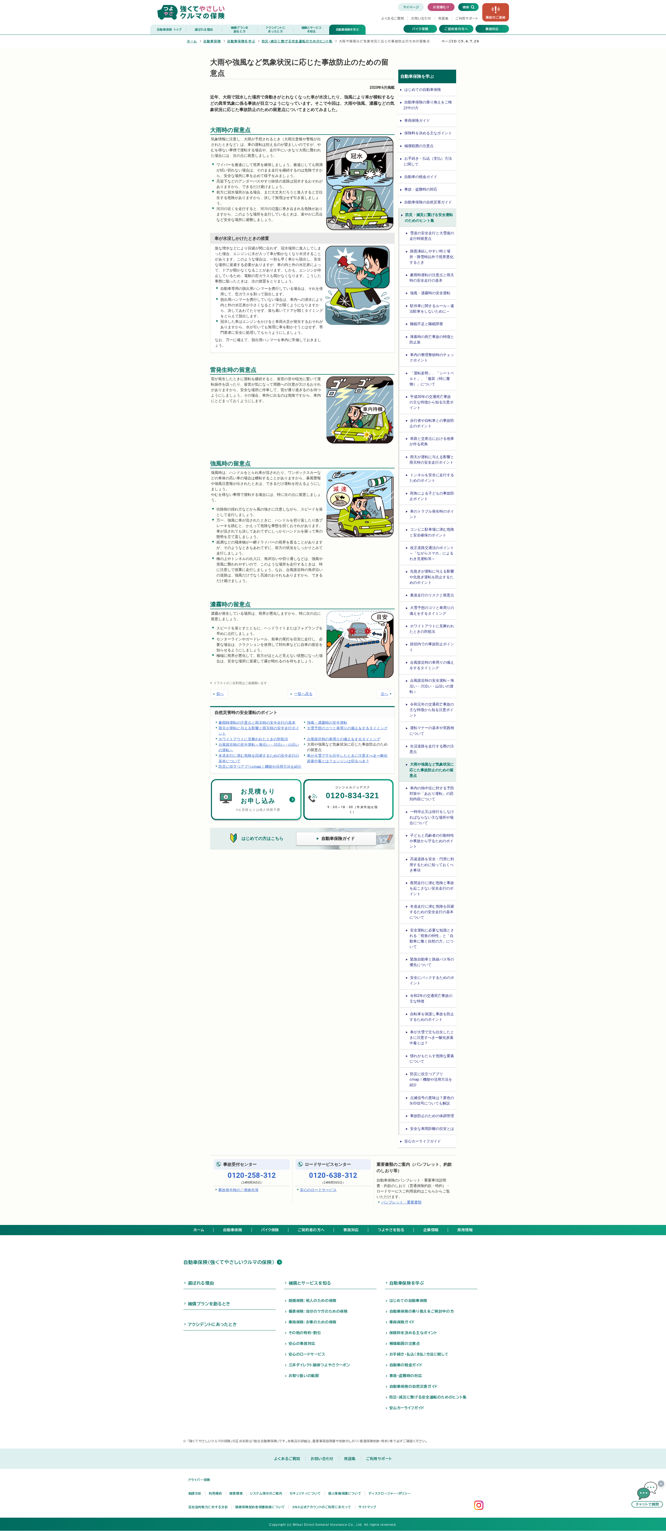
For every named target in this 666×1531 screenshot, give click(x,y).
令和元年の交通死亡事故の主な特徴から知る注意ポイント (432, 709)
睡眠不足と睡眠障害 (426, 324)
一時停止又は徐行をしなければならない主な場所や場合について (432, 817)
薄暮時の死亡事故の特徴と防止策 (432, 339)
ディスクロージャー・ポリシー (389, 1493)
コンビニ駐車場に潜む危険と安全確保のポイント (432, 532)
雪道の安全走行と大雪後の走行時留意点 (432, 236)
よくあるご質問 (392, 18)
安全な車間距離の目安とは (432, 1129)
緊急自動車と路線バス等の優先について (432, 962)
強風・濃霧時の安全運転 (327, 722)
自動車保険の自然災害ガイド (428, 202)
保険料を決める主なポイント (428, 133)
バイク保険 (420, 28)
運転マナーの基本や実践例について (432, 730)
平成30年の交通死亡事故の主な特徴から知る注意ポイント (432, 402)
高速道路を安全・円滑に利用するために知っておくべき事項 (432, 864)
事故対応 (492, 28)
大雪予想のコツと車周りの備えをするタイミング (347, 728)
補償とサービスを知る (310, 1283)
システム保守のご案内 (266, 1493)
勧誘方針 (195, 1493)
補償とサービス (311, 29)
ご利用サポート (467, 18)
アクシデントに (275, 29)
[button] (647, 1494)
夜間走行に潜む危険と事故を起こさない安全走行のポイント (432, 888)
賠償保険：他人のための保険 (313, 1300)
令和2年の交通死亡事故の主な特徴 (431, 998)
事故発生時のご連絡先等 (238, 1190)
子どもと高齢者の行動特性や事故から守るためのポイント (432, 840)
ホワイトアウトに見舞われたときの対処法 (253, 739)
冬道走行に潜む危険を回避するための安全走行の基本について (259, 758)
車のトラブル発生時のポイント (432, 514)
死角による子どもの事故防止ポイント (432, 496)
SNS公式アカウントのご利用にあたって (321, 1506)
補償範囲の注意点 (419, 146)
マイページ (411, 7)
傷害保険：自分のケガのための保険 (318, 1311)
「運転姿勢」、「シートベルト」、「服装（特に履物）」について (432, 378)
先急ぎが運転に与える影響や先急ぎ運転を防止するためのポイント (432, 576)
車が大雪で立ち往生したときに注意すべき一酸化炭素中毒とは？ (432, 1037)
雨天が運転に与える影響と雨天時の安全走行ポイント (259, 730)
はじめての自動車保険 (422, 89)
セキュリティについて (305, 1493)
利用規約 (215, 1493)
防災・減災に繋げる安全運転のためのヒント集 (297, 41)
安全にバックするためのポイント (432, 980)
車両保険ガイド (417, 120)
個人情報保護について (344, 1493)
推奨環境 (236, 1493)
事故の (496, 17)
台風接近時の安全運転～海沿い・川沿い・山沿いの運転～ (259, 747)
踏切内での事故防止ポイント (432, 647)
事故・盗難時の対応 (420, 189)
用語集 (443, 18)
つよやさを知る (391, 1230)
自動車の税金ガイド (420, 177)
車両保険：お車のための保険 (313, 1322)
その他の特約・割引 (305, 1333)
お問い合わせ (421, 18)
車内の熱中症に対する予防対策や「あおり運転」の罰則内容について (432, 793)
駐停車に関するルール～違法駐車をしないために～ (432, 308)
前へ (220, 694)
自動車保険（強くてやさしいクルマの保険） (229, 1262)
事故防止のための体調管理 (432, 1116)
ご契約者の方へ (456, 28)
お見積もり (441, 7)
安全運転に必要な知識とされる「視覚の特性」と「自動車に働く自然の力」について (432, 938)
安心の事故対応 (302, 1343)
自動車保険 (169, 29)
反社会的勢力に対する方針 (208, 1506)
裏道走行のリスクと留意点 (432, 595)
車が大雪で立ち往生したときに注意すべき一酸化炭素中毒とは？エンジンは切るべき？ (347, 758)
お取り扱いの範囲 (304, 1376)
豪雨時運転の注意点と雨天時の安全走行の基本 (257, 722)
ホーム (192, 41)
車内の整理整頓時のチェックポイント (432, 357)
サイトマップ (367, 1506)
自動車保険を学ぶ (347, 29)
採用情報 (465, 1230)
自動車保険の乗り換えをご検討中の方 (428, 105)
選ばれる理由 (204, 29)
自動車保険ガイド (338, 838)
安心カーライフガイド (422, 1141)
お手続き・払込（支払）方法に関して (428, 161)
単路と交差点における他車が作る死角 (432, 441)
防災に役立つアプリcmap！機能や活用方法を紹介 (260, 766)
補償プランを (240, 29)
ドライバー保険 (199, 1479)
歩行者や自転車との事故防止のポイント (432, 423)
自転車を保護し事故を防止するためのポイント (432, 1017)
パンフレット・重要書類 (401, 1202)
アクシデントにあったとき (212, 1324)
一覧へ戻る (303, 694)
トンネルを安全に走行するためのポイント (432, 477)
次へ (384, 694)
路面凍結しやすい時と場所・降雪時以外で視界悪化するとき (432, 256)
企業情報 (431, 1230)
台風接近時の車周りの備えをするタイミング (343, 739)
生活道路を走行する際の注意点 (432, 749)
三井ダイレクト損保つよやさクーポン (319, 1365)
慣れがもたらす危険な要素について (432, 1058)
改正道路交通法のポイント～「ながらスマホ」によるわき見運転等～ (432, 553)
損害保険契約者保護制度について (260, 1506)
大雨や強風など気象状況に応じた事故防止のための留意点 (432, 769)
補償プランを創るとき (209, 1304)
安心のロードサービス (318, 1190)
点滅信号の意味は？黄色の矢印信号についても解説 (432, 1100)
